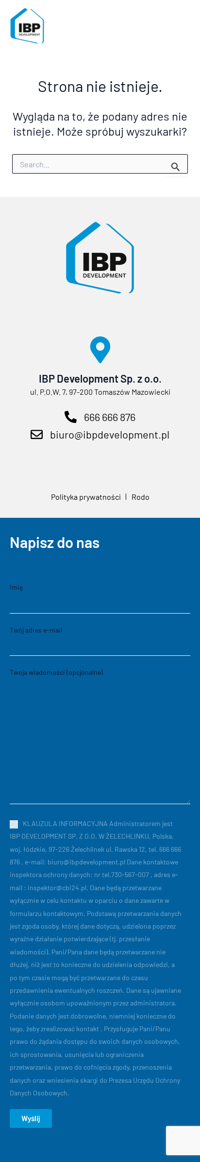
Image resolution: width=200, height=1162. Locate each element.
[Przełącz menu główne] (175, 25)
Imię (16, 587)
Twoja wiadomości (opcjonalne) (56, 672)
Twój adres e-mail (36, 630)
